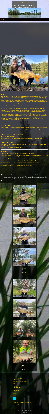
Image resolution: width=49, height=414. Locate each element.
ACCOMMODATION (17, 387)
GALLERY (15, 393)
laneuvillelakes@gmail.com (21, 381)
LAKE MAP (15, 386)
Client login (24, 412)
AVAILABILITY (16, 390)
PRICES (14, 391)
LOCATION (15, 389)
